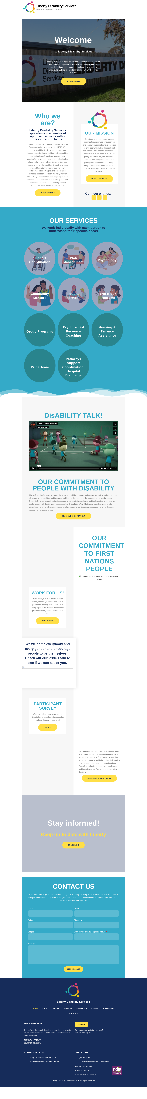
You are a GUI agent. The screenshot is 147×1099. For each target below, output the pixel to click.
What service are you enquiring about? (90, 932)
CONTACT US (73, 1014)
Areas (56, 1008)
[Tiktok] (33, 1066)
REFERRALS (81, 1008)
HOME (35, 1008)
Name (30, 908)
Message (31, 944)
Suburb (31, 920)
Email (76, 908)
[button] (122, 7)
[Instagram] (99, 197)
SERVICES (68, 1008)
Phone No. (78, 920)
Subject (31, 932)
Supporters (108, 1008)
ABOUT (45, 1008)
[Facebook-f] (94, 197)
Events (94, 1008)
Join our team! (73, 81)
